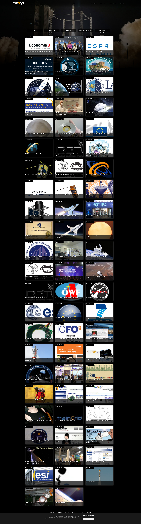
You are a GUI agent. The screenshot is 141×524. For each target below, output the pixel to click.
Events (68, 30)
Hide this (88, 519)
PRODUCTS (72, 3)
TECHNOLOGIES (92, 3)
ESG (82, 512)
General (52, 30)
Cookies (59, 512)
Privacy (67, 512)
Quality (74, 512)
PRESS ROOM (112, 3)
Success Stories (85, 30)
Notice (89, 512)
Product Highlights (102, 31)
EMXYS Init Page (17, 3)
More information (88, 515)
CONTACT (122, 3)
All (35, 30)
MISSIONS (82, 3)
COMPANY (102, 3)
